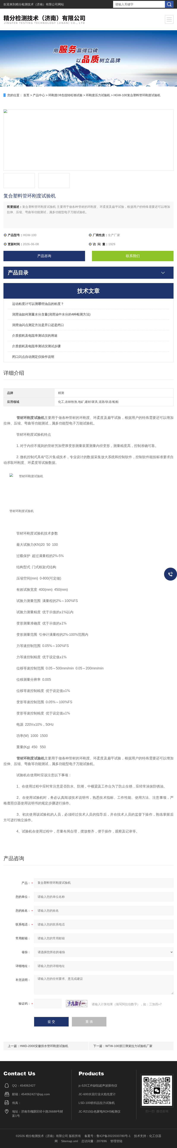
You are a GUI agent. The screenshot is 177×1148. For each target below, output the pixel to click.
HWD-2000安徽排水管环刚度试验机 (44, 1046)
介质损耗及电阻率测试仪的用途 (34, 335)
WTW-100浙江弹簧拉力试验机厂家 (128, 1046)
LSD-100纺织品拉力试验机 (97, 1103)
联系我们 (133, 256)
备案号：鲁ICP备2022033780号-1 (107, 1136)
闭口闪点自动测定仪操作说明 (33, 357)
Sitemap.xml (69, 1141)
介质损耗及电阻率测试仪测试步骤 (36, 346)
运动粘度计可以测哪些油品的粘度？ (38, 304)
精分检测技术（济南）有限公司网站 (40, 4)
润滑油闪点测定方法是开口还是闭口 (38, 325)
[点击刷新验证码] (76, 1003)
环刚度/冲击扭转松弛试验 (65, 95)
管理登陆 (116, 1141)
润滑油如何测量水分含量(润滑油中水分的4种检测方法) (51, 314)
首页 (26, 95)
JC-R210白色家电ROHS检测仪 (99, 1111)
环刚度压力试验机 (98, 95)
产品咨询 (44, 256)
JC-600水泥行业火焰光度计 (97, 1094)
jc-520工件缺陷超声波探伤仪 (98, 1085)
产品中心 (39, 95)
